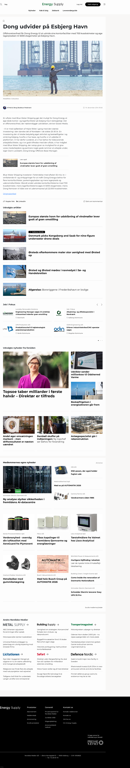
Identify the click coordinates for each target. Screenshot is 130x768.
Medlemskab (31, 715)
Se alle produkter (33, 723)
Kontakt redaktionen (70, 712)
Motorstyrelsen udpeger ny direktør (85, 630)
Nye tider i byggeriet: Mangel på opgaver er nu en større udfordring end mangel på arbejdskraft (17, 661)
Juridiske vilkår (50, 718)
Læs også (23, 159)
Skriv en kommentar (94, 201)
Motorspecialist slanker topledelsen (17, 637)
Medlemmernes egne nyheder (19, 462)
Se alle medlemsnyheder (94, 607)
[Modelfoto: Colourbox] (53, 68)
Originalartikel (9, 194)
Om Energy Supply (70, 723)
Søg (5, 4)
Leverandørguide (70, 11)
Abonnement (31, 712)
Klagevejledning (50, 721)
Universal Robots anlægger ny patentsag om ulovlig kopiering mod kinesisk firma (18, 644)
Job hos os (67, 719)
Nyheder (32, 11)
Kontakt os (67, 715)
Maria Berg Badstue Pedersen (20, 108)
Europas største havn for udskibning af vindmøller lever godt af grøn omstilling (38, 164)
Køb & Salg (43, 11)
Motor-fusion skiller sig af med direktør (52, 669)
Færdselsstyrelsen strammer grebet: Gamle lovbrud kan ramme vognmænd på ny (85, 644)
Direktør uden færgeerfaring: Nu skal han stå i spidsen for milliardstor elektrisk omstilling (52, 661)
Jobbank (55, 11)
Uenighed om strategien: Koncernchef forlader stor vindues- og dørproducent (52, 632)
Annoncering (31, 719)
